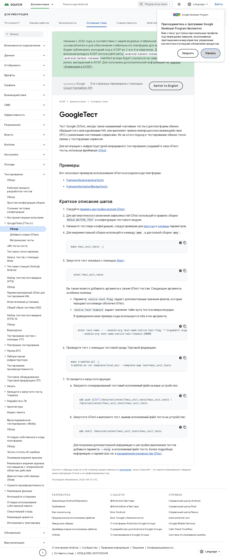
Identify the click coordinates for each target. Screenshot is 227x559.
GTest (102, 150)
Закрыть (188, 53)
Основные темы (96, 22)
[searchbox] (23, 34)
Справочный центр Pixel (182, 506)
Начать (211, 53)
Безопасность (67, 22)
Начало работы (39, 22)
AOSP (62, 101)
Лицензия (138, 547)
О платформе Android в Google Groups (132, 523)
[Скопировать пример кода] (185, 243)
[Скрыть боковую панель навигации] (42, 552)
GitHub (56, 534)
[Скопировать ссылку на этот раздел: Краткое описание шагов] (116, 202)
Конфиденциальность (160, 547)
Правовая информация (115, 547)
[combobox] (155, 4)
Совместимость (127, 22)
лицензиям (125, 469)
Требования (58, 506)
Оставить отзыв (64, 553)
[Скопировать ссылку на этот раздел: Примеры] (83, 166)
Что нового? (12, 22)
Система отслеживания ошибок (187, 534)
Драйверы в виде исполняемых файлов (74, 529)
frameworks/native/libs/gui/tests (86, 186)
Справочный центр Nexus (183, 512)
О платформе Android (65, 547)
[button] (21, 45)
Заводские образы (62, 523)
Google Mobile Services (182, 523)
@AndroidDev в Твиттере (124, 506)
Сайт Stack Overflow (180, 529)
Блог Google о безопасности (126, 517)
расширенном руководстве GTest (139, 453)
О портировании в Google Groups (129, 534)
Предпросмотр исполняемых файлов (73, 517)
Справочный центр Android (184, 500)
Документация (40, 4)
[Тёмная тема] (180, 243)
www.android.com (179, 517)
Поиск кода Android (75, 4)
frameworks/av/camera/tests (85, 180)
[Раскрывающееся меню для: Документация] (54, 4)
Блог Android (117, 512)
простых (149, 226)
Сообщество (90, 547)
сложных (163, 226)
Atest (120, 260)
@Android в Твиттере (122, 500)
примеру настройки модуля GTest (102, 209)
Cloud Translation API (77, 88)
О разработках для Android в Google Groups (136, 529)
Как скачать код (61, 512)
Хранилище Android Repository (70, 500)
